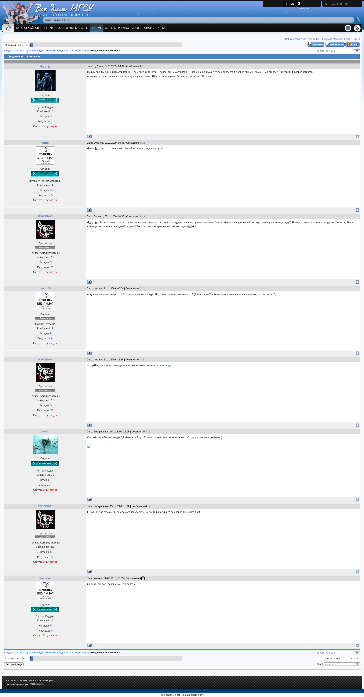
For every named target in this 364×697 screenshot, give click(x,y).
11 (143, 66)
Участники (314, 39)
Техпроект (45, 578)
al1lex (45, 142)
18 (143, 578)
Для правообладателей (17, 685)
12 (143, 142)
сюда (168, 365)
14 (142, 288)
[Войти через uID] (286, 4)
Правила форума (332, 39)
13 (143, 216)
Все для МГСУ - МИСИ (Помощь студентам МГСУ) (29, 50)
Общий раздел (81, 50)
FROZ (45, 431)
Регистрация (304, 9)
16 (148, 431)
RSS (356, 39)
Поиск (347, 39)
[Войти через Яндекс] (299, 4)
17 (148, 506)
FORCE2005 (45, 216)
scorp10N (45, 288)
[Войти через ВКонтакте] (292, 4)
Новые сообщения (295, 39)
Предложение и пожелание (105, 50)
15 (142, 359)
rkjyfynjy (45, 66)
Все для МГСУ (64, 50)
